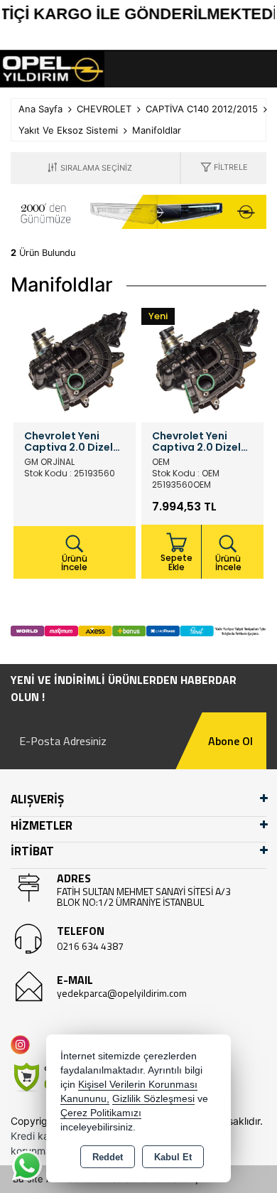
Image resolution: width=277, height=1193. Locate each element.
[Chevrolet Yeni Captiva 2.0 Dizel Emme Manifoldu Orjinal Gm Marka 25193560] (74, 360)
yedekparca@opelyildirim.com (122, 992)
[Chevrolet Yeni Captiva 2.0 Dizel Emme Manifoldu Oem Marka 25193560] (202, 360)
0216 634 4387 (90, 945)
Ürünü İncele (74, 562)
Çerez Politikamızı (100, 1113)
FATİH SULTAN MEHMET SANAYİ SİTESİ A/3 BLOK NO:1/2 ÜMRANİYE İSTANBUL (144, 896)
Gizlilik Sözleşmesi (153, 1098)
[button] (224, 168)
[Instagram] (23, 1044)
